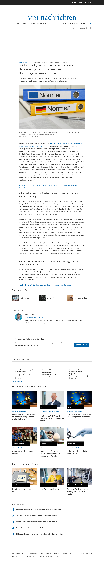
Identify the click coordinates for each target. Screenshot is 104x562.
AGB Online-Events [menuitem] (31, 553)
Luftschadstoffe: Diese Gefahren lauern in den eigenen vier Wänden (50, 453)
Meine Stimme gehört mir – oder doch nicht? (31, 528)
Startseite (14, 32)
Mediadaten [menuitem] (56, 553)
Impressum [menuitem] (41, 556)
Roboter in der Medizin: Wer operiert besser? (79, 452)
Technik (24, 23)
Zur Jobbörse (16, 382)
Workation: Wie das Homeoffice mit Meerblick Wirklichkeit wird (38, 509)
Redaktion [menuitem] (15, 556)
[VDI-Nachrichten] (52, 17)
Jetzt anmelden (81, 345)
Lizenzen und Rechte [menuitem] (67, 553)
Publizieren (75, 23)
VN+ (44, 23)
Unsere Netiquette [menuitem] (31, 556)
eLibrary (83, 23)
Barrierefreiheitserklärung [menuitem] (53, 556)
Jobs (64, 23)
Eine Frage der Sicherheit (50, 489)
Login (89, 2)
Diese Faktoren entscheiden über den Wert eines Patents (36, 515)
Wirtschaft (31, 23)
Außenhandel (24, 298)
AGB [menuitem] (23, 553)
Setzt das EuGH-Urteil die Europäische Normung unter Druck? (52, 418)
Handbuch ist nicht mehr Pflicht (23, 490)
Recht (29, 32)
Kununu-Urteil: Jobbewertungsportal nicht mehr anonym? (36, 522)
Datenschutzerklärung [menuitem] (45, 553)
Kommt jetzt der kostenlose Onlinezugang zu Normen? (79, 415)
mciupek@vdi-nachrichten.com (34, 317)
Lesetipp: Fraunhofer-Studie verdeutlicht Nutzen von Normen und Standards (45, 285)
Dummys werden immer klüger (22, 452)
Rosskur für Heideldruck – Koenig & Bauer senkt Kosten (78, 491)
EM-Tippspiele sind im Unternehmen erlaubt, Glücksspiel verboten (39, 534)
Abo (80, 2)
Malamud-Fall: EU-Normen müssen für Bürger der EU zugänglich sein (23, 416)
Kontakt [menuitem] (22, 556)
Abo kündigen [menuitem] (16, 553)
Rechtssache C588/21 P (38, 146)
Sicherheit (50, 298)
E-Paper (73, 2)
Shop (69, 23)
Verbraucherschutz (80, 298)
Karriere (39, 23)
